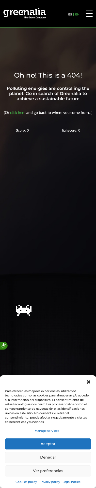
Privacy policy (49, 482)
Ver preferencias (48, 470)
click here (17, 112)
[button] (88, 381)
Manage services (47, 431)
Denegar (48, 457)
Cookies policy (26, 482)
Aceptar (48, 443)
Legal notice (71, 482)
